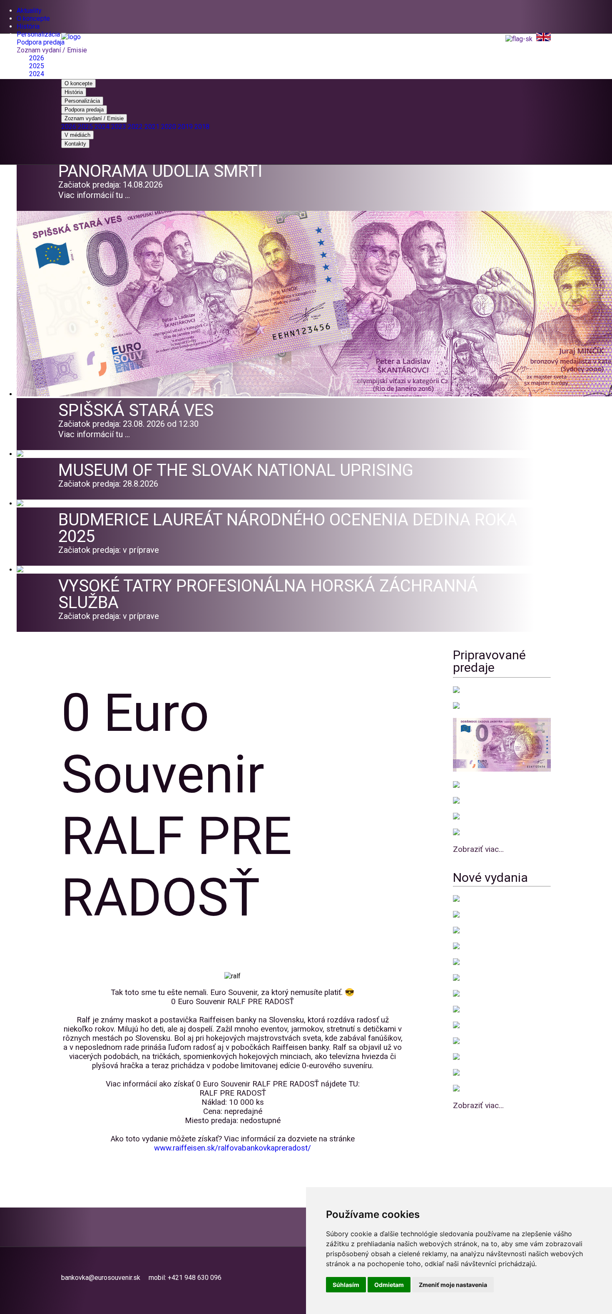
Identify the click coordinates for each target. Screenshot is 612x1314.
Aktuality (29, 11)
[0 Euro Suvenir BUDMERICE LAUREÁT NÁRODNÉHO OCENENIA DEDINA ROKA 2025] (35, 503)
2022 (135, 127)
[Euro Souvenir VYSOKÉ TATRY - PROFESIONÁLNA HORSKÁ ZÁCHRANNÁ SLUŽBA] (467, 931)
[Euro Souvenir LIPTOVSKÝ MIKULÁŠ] (472, 801)
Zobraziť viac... (478, 849)
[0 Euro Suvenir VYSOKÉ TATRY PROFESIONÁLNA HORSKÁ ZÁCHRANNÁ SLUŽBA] (31, 570)
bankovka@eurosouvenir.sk (100, 1278)
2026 (36, 58)
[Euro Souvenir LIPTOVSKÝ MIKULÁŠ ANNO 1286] (467, 1073)
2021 (151, 127)
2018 (201, 127)
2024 (36, 74)
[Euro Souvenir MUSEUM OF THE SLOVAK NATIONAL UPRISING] (468, 915)
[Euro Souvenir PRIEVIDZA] (470, 785)
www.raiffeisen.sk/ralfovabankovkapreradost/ (232, 1148)
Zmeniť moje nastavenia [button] (453, 1284)
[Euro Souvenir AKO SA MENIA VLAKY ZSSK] (468, 1089)
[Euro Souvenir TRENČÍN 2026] (471, 817)
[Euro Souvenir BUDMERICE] (471, 946)
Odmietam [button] (389, 1284)
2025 (36, 66)
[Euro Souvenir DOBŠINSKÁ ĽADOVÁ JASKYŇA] (478, 994)
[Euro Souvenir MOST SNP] (469, 832)
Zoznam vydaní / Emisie (52, 50)
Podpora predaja (41, 42)
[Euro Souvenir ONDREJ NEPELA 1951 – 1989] (466, 1057)
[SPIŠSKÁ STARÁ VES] (470, 690)
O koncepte (33, 18)
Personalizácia (38, 34)
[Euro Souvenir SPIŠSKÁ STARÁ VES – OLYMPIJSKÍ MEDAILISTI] (470, 962)
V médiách (77, 135)
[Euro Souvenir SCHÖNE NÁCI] (462, 1041)
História (28, 26)
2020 (168, 127)
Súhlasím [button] (346, 1284)
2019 (185, 127)
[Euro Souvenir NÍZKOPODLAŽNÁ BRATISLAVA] (483, 899)
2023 (118, 127)
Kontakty (75, 144)
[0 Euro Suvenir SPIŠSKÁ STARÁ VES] (314, 394)
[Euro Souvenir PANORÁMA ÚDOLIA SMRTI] (479, 706)
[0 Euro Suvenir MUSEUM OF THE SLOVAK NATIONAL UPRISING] (32, 454)
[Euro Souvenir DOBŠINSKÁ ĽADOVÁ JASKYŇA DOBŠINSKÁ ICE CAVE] (502, 769)
